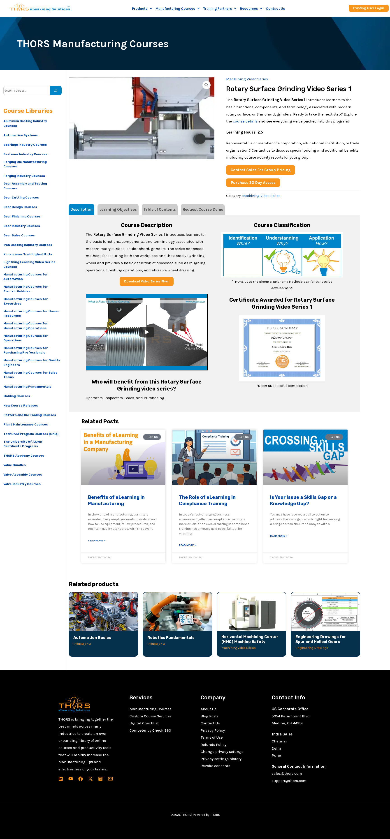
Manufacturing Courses (150, 709)
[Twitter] (90, 779)
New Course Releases (20, 405)
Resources (249, 8)
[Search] (56, 90)
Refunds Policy (213, 744)
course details (245, 121)
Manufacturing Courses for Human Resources (31, 313)
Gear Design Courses (20, 207)
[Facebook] (80, 779)
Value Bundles (14, 465)
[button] (142, 9)
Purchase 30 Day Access (253, 182)
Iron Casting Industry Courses (27, 245)
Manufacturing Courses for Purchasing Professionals (25, 350)
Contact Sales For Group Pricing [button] (261, 170)
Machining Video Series (247, 79)
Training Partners (217, 8)
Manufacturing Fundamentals (27, 386)
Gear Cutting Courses (21, 197)
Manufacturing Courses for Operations (25, 338)
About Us (208, 709)
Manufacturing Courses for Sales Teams (30, 375)
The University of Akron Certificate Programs (22, 444)
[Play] (146, 332)
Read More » (96, 540)
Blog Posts (209, 716)
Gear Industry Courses (21, 226)
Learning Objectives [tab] (118, 209)
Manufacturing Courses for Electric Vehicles (25, 289)
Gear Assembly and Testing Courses (25, 186)
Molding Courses (16, 396)
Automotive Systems (20, 135)
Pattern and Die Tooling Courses (29, 415)
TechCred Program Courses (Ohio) (30, 434)
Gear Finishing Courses (22, 216)
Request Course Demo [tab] (203, 209)
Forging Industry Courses (24, 176)
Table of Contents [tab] (160, 209)
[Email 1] (110, 779)
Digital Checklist (144, 723)
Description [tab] (81, 209)
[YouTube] (70, 779)
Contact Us (275, 8)
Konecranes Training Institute (27, 254)
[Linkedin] (60, 779)
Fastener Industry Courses (25, 154)
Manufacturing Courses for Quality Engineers (31, 362)
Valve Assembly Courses (22, 474)
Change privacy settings (222, 751)
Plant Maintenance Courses (25, 424)
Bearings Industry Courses (25, 144)
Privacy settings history (221, 758)
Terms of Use (212, 737)
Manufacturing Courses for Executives (25, 301)
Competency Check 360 (150, 730)
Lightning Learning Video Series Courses (29, 264)
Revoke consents (215, 765)
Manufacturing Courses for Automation (25, 277)
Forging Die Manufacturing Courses (25, 164)
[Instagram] (100, 779)
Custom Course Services (151, 716)
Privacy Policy (213, 730)
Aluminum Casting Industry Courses (25, 123)
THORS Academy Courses (23, 455)
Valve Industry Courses (22, 484)
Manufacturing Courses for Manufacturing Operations (25, 325)
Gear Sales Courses (19, 235)
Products (140, 8)
